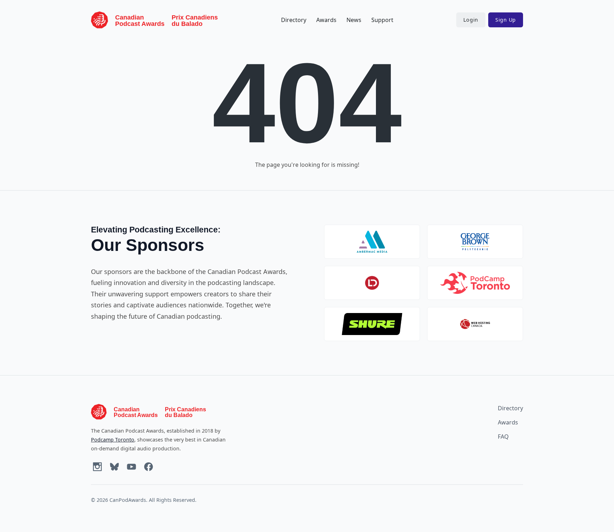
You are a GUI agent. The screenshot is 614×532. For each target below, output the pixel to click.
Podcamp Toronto (112, 439)
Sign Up (505, 19)
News (353, 20)
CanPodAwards (127, 500)
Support (382, 20)
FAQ (503, 436)
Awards (326, 20)
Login (470, 19)
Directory (293, 20)
